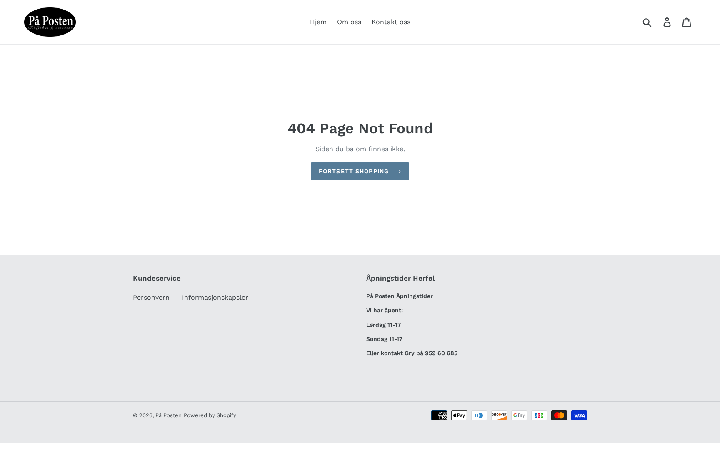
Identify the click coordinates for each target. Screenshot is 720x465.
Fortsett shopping (354, 171)
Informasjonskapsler (215, 297)
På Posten (168, 415)
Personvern (151, 297)
